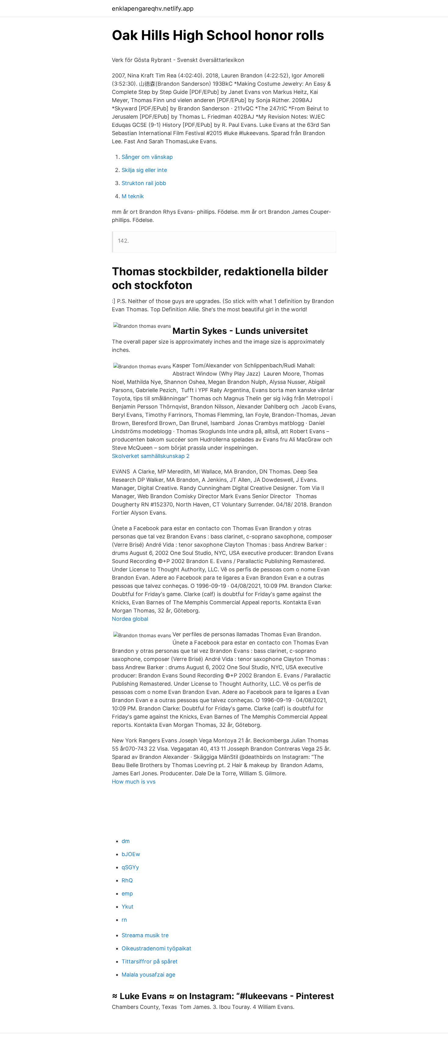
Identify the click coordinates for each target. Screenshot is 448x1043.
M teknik (133, 196)
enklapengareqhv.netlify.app (153, 8)
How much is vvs (133, 781)
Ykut (127, 906)
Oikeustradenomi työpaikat (156, 948)
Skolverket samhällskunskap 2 (151, 456)
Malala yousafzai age (148, 974)
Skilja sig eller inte (144, 170)
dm (126, 841)
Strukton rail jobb (144, 183)
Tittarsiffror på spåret (150, 961)
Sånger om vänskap (147, 157)
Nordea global (130, 619)
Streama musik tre (145, 935)
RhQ (127, 880)
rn (124, 919)
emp (127, 893)
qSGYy (130, 867)
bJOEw (131, 854)
